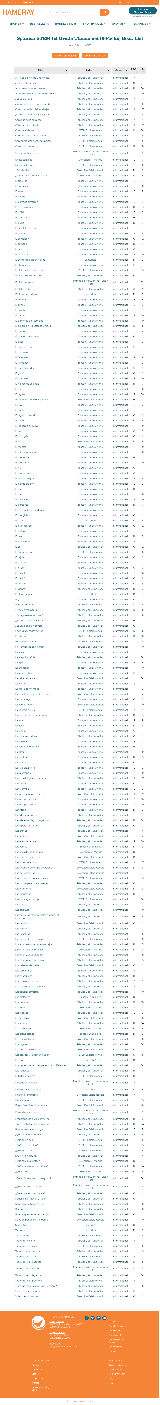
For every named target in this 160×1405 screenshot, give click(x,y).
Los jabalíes (21, 1012)
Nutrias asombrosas (26, 1094)
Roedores (20, 1209)
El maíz (19, 441)
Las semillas (22, 923)
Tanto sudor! (22, 1230)
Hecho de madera (25, 641)
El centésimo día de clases (30, 259)
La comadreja (22, 699)
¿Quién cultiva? (24, 1171)
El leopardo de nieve (27, 426)
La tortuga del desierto (28, 799)
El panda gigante (25, 483)
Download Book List (94, 55)
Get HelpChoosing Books (143, 11)
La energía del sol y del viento (32, 715)
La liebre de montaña (27, 746)
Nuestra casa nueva (26, 1082)
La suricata (21, 783)
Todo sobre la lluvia (26, 1246)
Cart (151, 2)
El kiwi (18, 405)
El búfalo (20, 212)
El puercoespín (23, 525)
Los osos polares (24, 1039)
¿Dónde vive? (23, 170)
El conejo (20, 304)
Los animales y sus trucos (29, 960)
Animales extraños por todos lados (34, 93)
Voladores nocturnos (27, 1296)
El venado (20, 583)
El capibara (21, 254)
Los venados (22, 1070)
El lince (19, 431)
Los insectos (22, 1007)
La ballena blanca (25, 678)
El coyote (20, 310)
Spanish (117, 23)
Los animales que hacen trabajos (33, 944)
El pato (19, 489)
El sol (18, 546)
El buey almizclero (25, 207)
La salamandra (23, 773)
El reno (19, 536)
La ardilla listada (24, 673)
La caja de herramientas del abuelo (35, 694)
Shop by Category (117, 1326)
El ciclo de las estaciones (29, 270)
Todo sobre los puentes (28, 1280)
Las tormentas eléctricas (29, 939)
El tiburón (21, 562)
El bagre (20, 196)
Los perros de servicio (27, 1049)
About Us (36, 1365)
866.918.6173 (55, 1344)
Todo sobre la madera (27, 1251)
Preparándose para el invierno (32, 1119)
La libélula (21, 741)
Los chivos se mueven (27, 981)
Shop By (16, 23)
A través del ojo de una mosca (32, 77)
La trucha (20, 809)
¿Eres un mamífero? (26, 610)
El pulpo (20, 531)
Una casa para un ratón (28, 1291)
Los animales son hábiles (29, 955)
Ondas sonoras (23, 1100)
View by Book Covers (65, 55)
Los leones (21, 1023)
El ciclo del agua (24, 282)
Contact (27, 2)
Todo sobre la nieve (26, 1256)
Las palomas (22, 909)
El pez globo (22, 515)
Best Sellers (39, 23)
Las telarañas (22, 934)
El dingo (20, 331)
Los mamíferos (23, 1028)
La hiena (20, 731)
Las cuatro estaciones (27, 857)
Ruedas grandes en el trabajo (32, 1214)
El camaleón (22, 238)
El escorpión (22, 352)
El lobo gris (21, 436)
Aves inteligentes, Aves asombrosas (35, 104)
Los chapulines (23, 976)
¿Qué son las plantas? (27, 1161)
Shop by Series (115, 1331)
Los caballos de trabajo (28, 965)
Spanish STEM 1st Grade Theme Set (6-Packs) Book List (80, 38)
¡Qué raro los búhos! (26, 1155)
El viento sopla (23, 594)
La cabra (20, 683)
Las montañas (23, 894)
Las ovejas (21, 904)
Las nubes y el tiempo (27, 899)
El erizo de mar (23, 347)
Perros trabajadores (26, 1112)
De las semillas (23, 159)
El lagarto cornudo (25, 415)
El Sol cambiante (24, 552)
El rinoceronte (23, 541)
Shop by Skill (93, 23)
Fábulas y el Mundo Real (90, 77)
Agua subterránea (25, 83)
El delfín (20, 315)
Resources (140, 23)
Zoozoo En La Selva (90, 846)
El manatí (20, 447)
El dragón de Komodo (27, 336)
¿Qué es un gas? (24, 1140)
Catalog (12, 2)
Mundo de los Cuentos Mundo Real (90, 153)
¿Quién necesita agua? (28, 1186)
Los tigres (20, 1060)
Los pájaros (21, 1044)
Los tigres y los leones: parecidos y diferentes (40, 1065)
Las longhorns (23, 888)
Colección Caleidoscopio (90, 170)
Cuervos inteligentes (27, 153)
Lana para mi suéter (26, 825)
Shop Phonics (115, 1347)
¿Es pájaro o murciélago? (29, 615)
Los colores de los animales (30, 986)
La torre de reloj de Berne (30, 794)
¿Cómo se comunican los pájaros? (34, 114)
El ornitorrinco (23, 473)
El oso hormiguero (25, 478)
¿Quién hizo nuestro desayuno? (33, 1178)
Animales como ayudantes (30, 88)
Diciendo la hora (24, 165)
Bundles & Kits (66, 23)
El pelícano (21, 499)
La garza (20, 725)
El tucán (20, 568)
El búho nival (22, 217)
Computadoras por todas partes (33, 141)
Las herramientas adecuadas (31, 878)
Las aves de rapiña (25, 841)
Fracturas (20, 636)
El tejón (19, 557)
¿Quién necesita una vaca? (30, 1193)
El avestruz (21, 191)
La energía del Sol (25, 710)
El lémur (20, 420)
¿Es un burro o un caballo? (30, 620)
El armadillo (22, 186)
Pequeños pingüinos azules (31, 1105)
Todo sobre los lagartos (28, 1275)
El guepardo (22, 378)
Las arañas (21, 830)
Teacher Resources (118, 1365)
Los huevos (21, 1002)
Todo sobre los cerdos (27, 1268)
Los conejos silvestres (27, 991)
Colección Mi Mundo (90, 159)
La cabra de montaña (27, 688)
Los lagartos (22, 1018)
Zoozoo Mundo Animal (90, 181)
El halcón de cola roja (27, 383)
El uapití (20, 578)
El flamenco (22, 362)
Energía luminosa (25, 604)
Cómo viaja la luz (24, 130)
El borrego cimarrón (26, 202)
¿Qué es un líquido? (26, 1145)
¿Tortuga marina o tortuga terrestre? (36, 1286)
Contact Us (37, 1369)
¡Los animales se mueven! (29, 949)
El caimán (20, 233)
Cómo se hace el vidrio (28, 125)
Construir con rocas (26, 146)
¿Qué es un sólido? (26, 1150)
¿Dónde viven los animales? (31, 175)
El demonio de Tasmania (29, 320)
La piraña (20, 762)
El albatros (21, 181)
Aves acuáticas (23, 99)
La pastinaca (22, 757)
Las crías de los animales (29, 852)
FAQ (111, 1383)
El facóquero (22, 357)
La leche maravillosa (26, 736)
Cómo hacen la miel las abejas (32, 109)
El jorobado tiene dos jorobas (31, 399)
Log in (139, 2)
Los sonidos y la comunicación (32, 1054)
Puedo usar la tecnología (29, 1129)
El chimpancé (23, 265)
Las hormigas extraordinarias (31, 883)
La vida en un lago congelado (32, 820)
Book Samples (115, 1369)
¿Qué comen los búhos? (29, 1134)
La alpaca (20, 662)
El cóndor (20, 299)
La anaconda (22, 667)
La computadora (24, 704)
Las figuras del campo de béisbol (34, 867)
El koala (19, 410)
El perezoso (21, 504)
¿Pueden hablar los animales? (32, 1124)
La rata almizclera (25, 767)
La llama (20, 752)
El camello (21, 244)
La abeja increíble (25, 657)
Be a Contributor (117, 1374)
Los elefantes (22, 997)
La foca (19, 720)
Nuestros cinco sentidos (29, 1089)
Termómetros (23, 1235)
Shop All (113, 1351)
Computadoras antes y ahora (31, 135)
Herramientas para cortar (29, 646)
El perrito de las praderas (29, 510)
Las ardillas (21, 836)
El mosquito (22, 462)
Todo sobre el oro (25, 1240)
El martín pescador (26, 452)
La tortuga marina (25, 804)
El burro (19, 223)
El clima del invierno (26, 294)
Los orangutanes (24, 1033)
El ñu (18, 468)
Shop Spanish (115, 1335)
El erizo (19, 341)
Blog (111, 1378)
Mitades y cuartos (25, 1076)
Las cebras (21, 846)
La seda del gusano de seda (31, 778)
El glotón (20, 373)
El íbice (19, 389)
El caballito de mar (25, 228)
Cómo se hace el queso (28, 120)
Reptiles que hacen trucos (30, 1204)
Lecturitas (90, 259)
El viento (20, 589)
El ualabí (20, 573)
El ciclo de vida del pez (28, 275)
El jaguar (20, 394)
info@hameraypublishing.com (64, 1346)
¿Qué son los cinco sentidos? (31, 1166)
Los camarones (23, 970)
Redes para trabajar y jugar (30, 1198)
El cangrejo (21, 249)
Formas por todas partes (29, 631)
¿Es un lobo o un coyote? (29, 625)
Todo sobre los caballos (28, 1261)
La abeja (20, 652)
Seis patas (21, 1225)
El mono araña (23, 457)
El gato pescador (24, 368)
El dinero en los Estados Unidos (33, 325)
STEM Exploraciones (90, 130)
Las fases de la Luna (26, 862)
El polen (20, 520)
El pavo (19, 494)
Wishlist (125, 2)
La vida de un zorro (26, 815)
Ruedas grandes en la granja (31, 1219)
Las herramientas (25, 873)
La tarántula (22, 788)
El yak (18, 599)
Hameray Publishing (83, 1401)
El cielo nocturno (25, 289)
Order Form (37, 1378)
